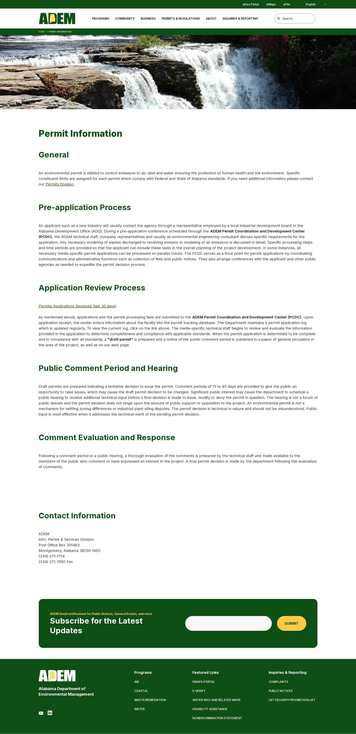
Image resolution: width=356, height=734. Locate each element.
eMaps (271, 4)
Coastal (141, 691)
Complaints (278, 682)
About (211, 18)
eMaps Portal (203, 682)
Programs (100, 18)
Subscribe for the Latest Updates (101, 623)
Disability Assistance (210, 709)
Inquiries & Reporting (240, 18)
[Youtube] (41, 713)
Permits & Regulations (181, 18)
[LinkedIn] (50, 713)
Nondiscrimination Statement (217, 718)
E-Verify (198, 691)
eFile (286, 4)
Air (136, 682)
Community (125, 18)
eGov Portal (251, 4)
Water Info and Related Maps (216, 700)
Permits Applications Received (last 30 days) (77, 306)
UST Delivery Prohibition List (292, 700)
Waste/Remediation (150, 700)
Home (42, 31)
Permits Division (59, 184)
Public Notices (281, 691)
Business (148, 18)
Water (139, 709)
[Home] (57, 18)
